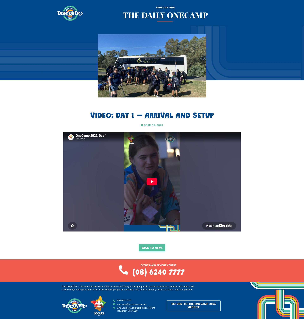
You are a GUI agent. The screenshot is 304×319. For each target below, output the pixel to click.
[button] (152, 247)
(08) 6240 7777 (159, 273)
